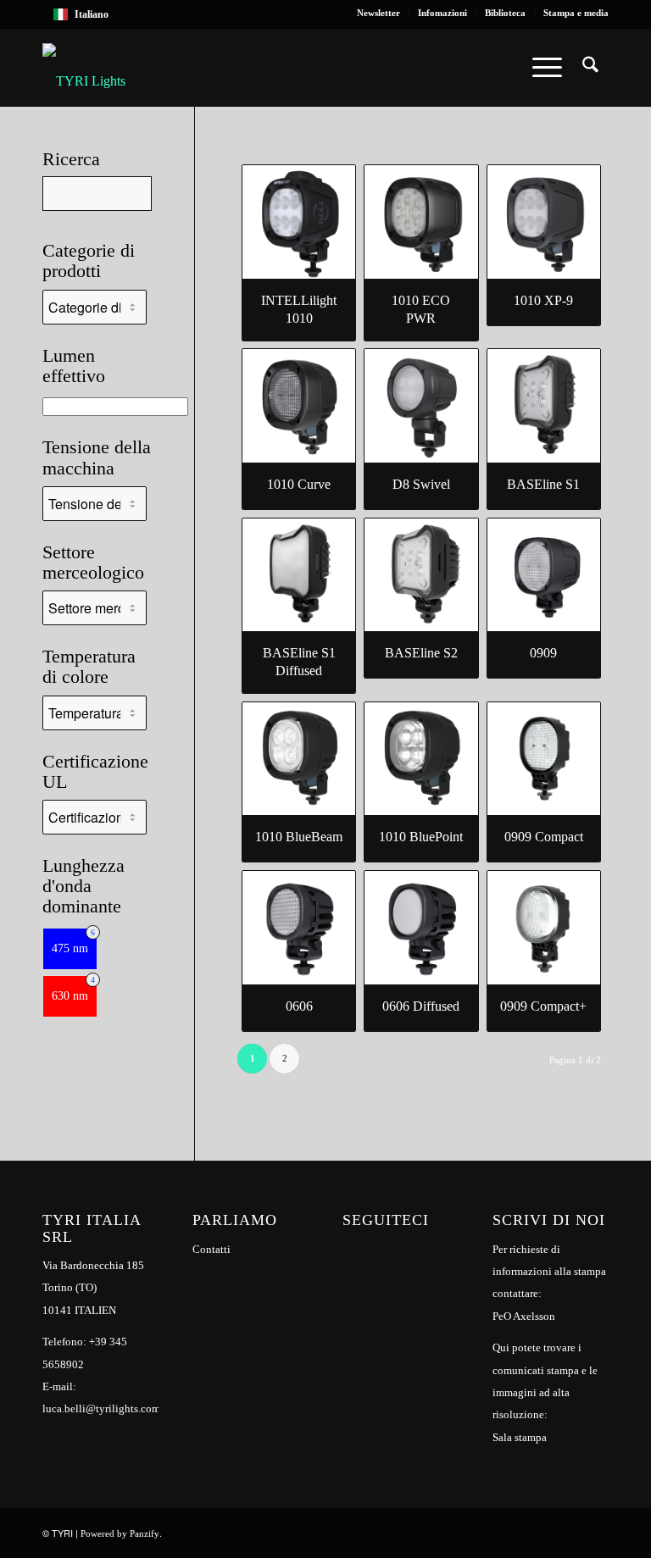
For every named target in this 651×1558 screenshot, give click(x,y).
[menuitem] (378, 12)
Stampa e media (576, 13)
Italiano (91, 14)
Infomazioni (442, 13)
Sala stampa (519, 1437)
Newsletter (378, 13)
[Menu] (547, 68)
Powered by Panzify (120, 1533)
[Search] (590, 68)
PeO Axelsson (523, 1316)
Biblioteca (505, 13)
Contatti (211, 1249)
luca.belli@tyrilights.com (101, 1408)
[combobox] (325, 14)
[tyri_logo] (83, 68)
